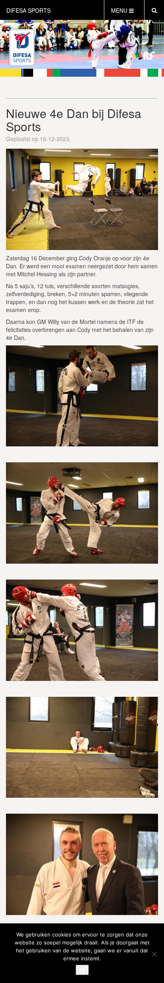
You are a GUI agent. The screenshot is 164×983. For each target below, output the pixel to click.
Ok (82, 970)
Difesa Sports (28, 10)
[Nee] (154, 954)
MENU (120, 10)
